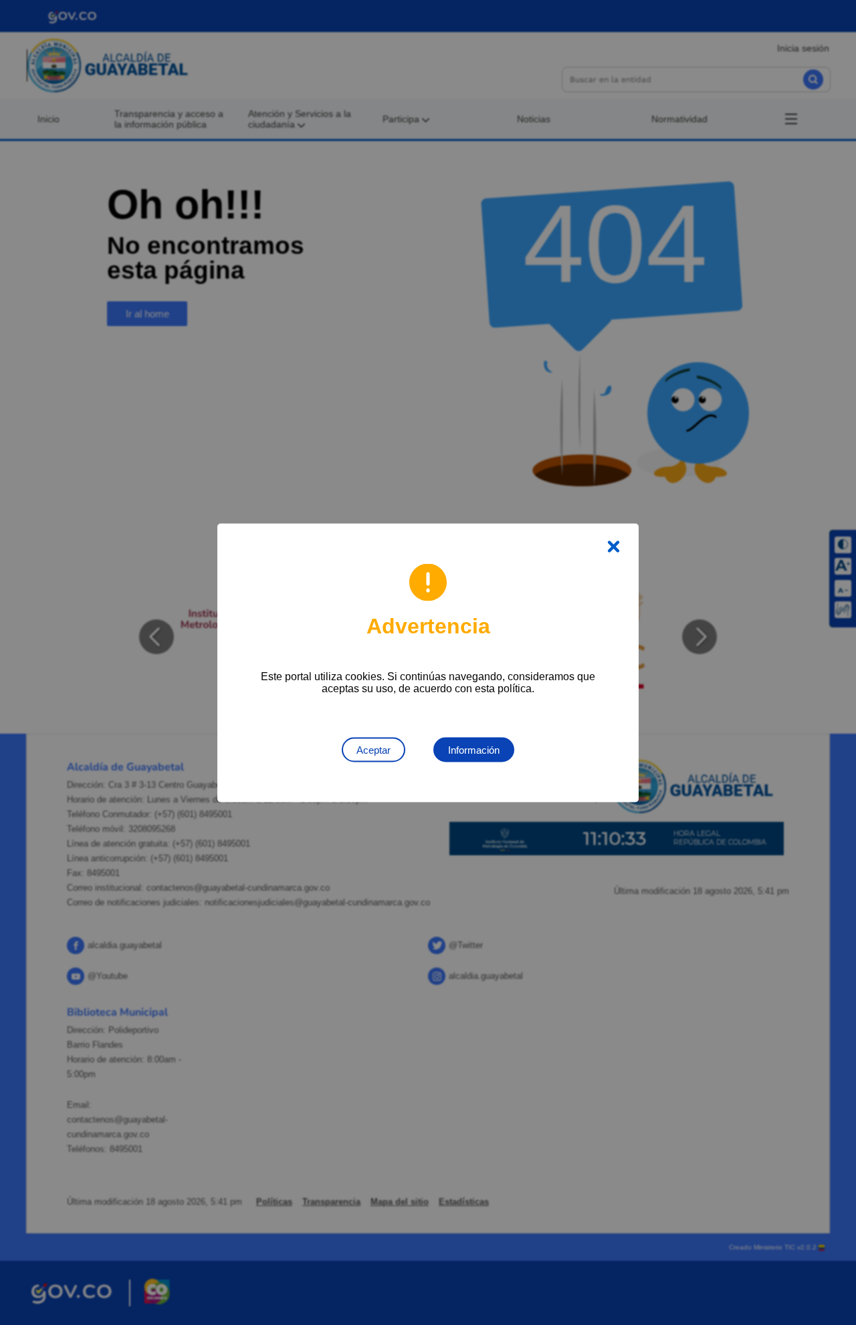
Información (474, 749)
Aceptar (373, 749)
